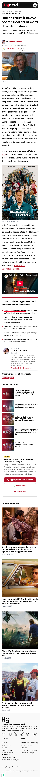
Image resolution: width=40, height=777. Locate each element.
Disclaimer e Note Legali (10, 760)
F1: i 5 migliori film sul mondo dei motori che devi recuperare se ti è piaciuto (17, 705)
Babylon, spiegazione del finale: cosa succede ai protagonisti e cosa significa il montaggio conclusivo (19, 549)
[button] (20, 192)
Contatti (4, 748)
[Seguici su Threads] (10, 734)
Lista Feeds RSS (26, 745)
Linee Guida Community (29, 743)
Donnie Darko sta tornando (15, 310)
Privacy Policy (6, 767)
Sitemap (24, 748)
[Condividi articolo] (23, 49)
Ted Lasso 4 (8, 339)
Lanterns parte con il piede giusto (17, 326)
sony (11, 377)
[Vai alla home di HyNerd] (11, 5)
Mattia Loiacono (15, 42)
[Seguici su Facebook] (3, 734)
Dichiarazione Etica (8, 757)
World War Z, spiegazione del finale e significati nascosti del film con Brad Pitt (19, 653)
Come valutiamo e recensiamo (8, 754)
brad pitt (5, 377)
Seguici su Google (27, 753)
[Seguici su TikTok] (22, 734)
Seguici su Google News (29, 750)
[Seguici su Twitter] (28, 734)
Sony (4, 154)
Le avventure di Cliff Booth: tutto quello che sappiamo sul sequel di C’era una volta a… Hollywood (20, 601)
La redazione (6, 745)
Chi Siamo (5, 743)
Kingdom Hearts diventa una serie (17, 317)
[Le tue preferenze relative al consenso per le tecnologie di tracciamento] (3, 775)
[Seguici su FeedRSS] (35, 734)
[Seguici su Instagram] (16, 734)
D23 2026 (8, 333)
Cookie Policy (16, 767)
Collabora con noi (8, 750)
